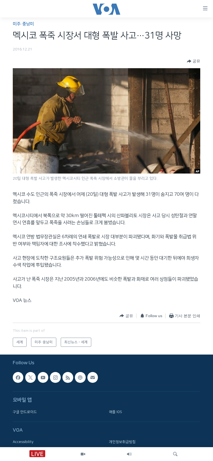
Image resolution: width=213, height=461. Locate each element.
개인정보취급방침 (122, 442)
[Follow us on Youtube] (43, 377)
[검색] (175, 454)
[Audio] (129, 454)
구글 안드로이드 (25, 412)
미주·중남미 (23, 24)
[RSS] (67, 377)
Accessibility (23, 442)
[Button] (193, 61)
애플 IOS (115, 412)
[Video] (83, 454)
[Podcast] (80, 377)
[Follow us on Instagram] (55, 377)
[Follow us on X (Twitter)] (30, 377)
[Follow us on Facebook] (18, 377)
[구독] (92, 377)
